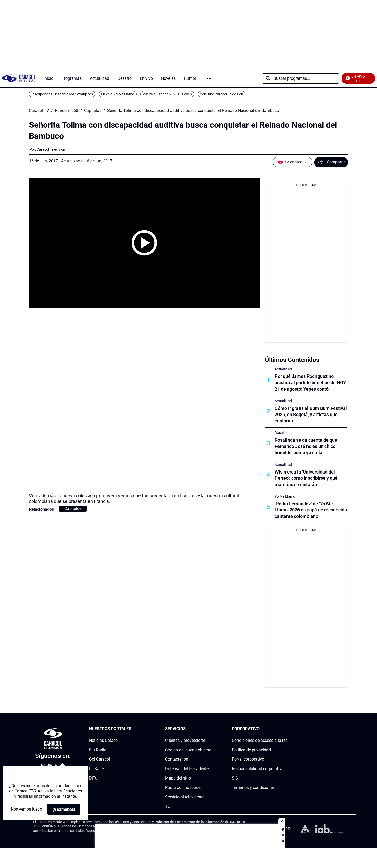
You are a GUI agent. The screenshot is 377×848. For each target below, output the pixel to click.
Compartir (336, 162)
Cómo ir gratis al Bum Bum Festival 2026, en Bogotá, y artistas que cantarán (311, 415)
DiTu (93, 778)
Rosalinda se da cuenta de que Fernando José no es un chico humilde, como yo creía (306, 446)
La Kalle (96, 768)
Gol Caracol (99, 759)
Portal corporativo (248, 759)
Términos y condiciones (253, 787)
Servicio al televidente (184, 796)
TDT (169, 806)
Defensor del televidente (187, 768)
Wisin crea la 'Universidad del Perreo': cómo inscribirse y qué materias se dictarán (306, 478)
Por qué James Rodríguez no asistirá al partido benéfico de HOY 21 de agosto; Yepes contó (310, 382)
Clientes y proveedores (185, 740)
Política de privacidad (251, 749)
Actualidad (283, 369)
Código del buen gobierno (188, 749)
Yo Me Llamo (285, 496)
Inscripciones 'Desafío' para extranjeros (62, 94)
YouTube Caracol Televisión (221, 94)
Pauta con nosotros (183, 787)
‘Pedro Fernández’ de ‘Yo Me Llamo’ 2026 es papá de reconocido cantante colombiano (311, 510)
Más (209, 78)
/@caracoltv (296, 162)
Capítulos (92, 110)
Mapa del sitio (178, 778)
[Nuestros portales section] (132, 729)
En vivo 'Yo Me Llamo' (117, 94)
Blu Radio (97, 749)
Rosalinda (283, 433)
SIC (235, 778)
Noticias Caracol (104, 740)
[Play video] (144, 243)
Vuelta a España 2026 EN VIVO (167, 94)
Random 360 (66, 110)
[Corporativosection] (286, 729)
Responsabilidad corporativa (258, 768)
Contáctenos (176, 759)
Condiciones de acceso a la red (260, 740)
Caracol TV (39, 110)
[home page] (18, 78)
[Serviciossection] (209, 729)
